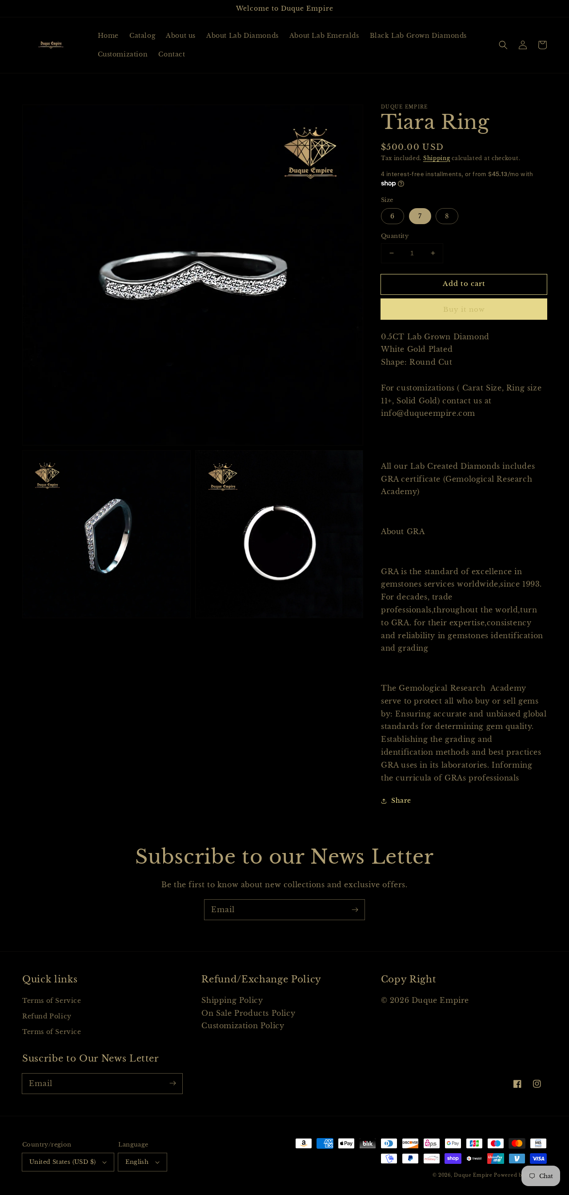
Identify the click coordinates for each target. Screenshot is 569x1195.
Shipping (436, 158)
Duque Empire (473, 1175)
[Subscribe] (355, 909)
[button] (503, 45)
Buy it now (464, 309)
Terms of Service (51, 1001)
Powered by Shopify (520, 1175)
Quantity (395, 236)
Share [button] (401, 801)
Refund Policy (47, 1016)
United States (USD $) (62, 1162)
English (136, 1162)
